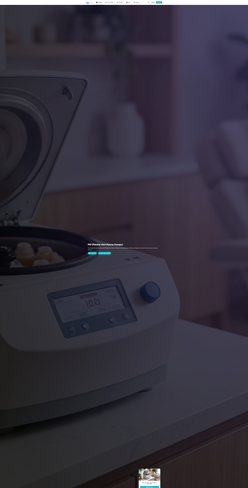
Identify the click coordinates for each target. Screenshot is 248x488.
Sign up (159, 2)
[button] (92, 253)
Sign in (153, 2)
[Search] (148, 2)
